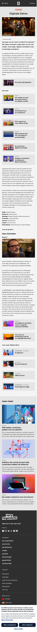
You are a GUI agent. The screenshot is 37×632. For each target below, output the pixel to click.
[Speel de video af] (18, 26)
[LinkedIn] (14, 531)
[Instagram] (6, 531)
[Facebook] (17, 531)
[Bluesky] (9, 531)
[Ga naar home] (18, 3)
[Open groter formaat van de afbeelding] (18, 248)
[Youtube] (3, 531)
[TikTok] (11, 531)
